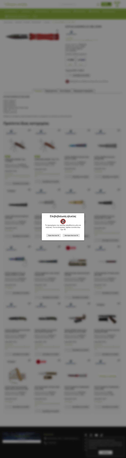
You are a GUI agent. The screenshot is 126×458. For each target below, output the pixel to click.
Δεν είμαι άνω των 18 (71, 235)
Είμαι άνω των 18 (53, 235)
